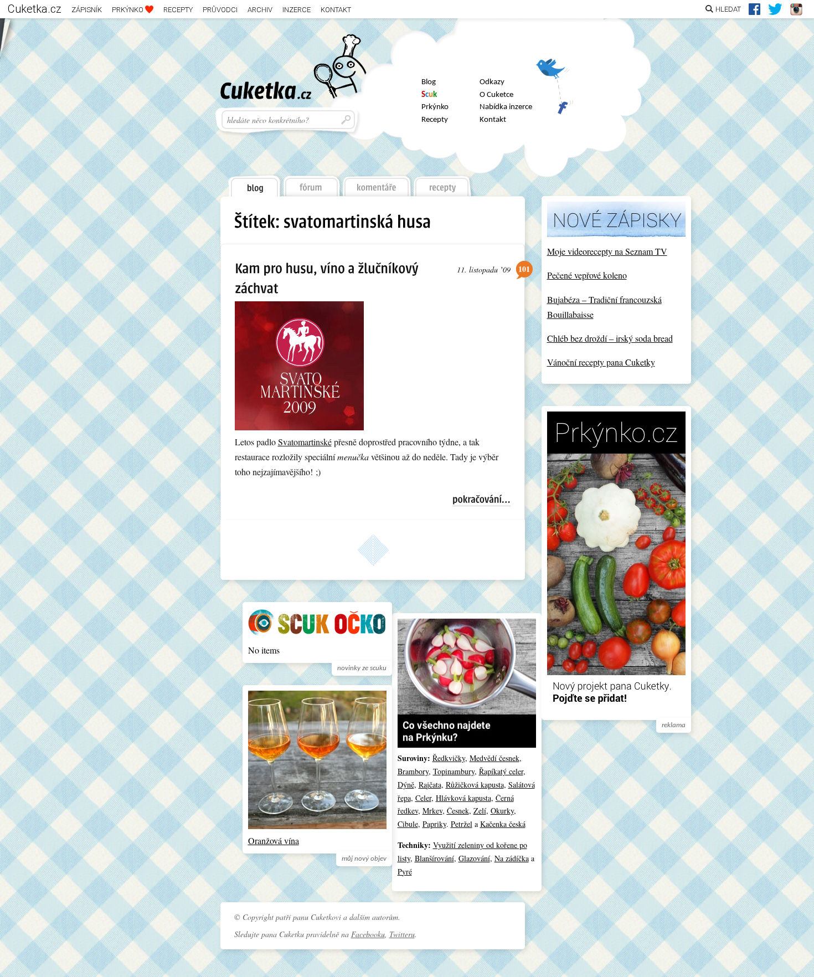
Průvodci (220, 10)
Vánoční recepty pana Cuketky (601, 362)
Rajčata (430, 784)
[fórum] (311, 183)
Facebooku (368, 934)
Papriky (434, 824)
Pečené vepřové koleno (587, 275)
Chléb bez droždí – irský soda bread (610, 338)
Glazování (474, 858)
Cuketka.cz (34, 9)
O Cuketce (496, 95)
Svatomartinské (305, 442)
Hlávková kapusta (463, 798)
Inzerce (296, 10)
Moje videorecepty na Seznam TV (607, 251)
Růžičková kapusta (475, 784)
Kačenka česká (503, 824)
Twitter (554, 73)
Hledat (728, 9)
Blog (428, 82)
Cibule (408, 824)
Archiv (260, 10)
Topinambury (454, 771)
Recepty (178, 10)
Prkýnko (128, 10)
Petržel (461, 824)
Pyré (405, 871)
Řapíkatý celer (501, 771)
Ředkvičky (448, 758)
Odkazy (492, 82)
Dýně (406, 784)
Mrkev (432, 810)
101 (524, 269)
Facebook (554, 102)
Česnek (458, 810)
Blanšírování (434, 858)
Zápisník (86, 10)
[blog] (253, 184)
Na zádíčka (511, 858)
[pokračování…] (481, 500)
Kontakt (336, 10)
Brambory (413, 771)
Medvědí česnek (494, 758)
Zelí (479, 810)
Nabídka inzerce (506, 107)
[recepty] (443, 183)
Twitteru (402, 934)
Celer (423, 798)
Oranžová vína (273, 840)
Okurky (502, 810)
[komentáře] (377, 183)
